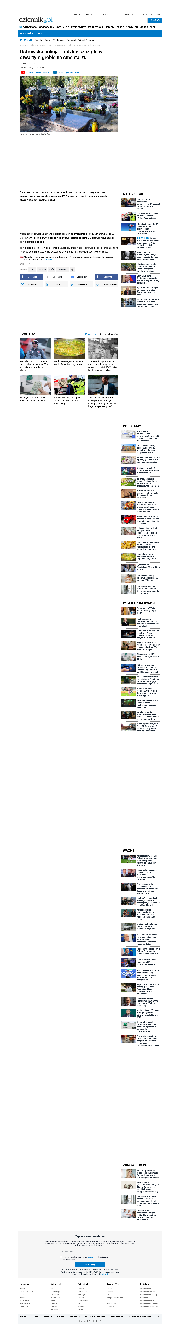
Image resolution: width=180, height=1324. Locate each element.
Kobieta (81, 1289)
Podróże (54, 1306)
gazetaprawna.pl (145, 15)
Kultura (80, 1309)
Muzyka (81, 1306)
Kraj (39, 33)
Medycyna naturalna (115, 1298)
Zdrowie (54, 1303)
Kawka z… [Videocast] (66, 40)
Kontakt (23, 1316)
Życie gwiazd (83, 1300)
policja (42, 269)
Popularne (91, 334)
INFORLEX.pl (103, 15)
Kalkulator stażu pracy (148, 1295)
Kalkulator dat (145, 1289)
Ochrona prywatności (95, 1316)
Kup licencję (47, 259)
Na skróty (24, 1284)
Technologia (55, 1292)
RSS (158, 1316)
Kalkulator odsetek (147, 1300)
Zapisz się (90, 1264)
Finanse (110, 1292)
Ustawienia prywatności (140, 1316)
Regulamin (75, 1316)
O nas (35, 1316)
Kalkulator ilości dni (147, 1292)
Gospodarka (55, 1295)
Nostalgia (39, 40)
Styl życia (110, 1306)
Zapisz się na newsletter (68, 72)
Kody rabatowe (83, 1292)
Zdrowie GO (50, 40)
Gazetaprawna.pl (26, 1292)
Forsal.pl (23, 1298)
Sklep (158, 15)
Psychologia (111, 1303)
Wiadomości (26, 33)
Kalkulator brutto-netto (149, 1303)
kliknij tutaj (104, 1274)
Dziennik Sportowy (86, 40)
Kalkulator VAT (145, 1298)
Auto (52, 1289)
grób (51, 269)
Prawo (109, 1289)
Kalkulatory (145, 1284)
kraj (50, 45)
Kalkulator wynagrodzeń (149, 1306)
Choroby (110, 1300)
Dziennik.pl (56, 1284)
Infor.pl (22, 1289)
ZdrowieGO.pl (128, 15)
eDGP (22, 1295)
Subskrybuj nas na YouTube (37, 72)
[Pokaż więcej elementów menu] (160, 27)
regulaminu (91, 1257)
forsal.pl (89, 15)
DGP (115, 15)
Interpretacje (25, 1303)
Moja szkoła (82, 1298)
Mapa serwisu (116, 1316)
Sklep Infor (24, 1306)
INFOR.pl (77, 15)
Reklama (48, 1316)
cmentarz (63, 269)
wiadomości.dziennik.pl (37, 45)
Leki (108, 1295)
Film (79, 1303)
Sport (53, 1300)
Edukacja (81, 1295)
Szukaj (156, 20)
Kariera (60, 1316)
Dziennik (23, 45)
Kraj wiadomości (108, 334)
